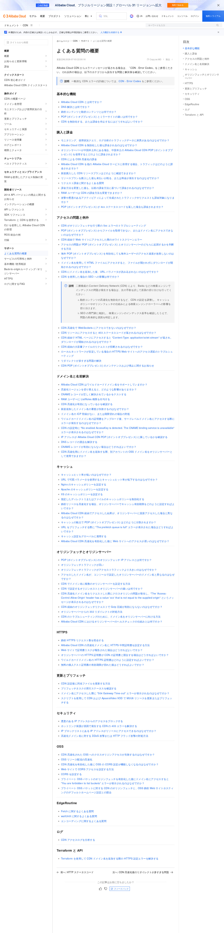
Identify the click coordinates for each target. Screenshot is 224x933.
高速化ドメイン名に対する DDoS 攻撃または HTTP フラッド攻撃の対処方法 (104, 735)
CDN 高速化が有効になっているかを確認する (87, 404)
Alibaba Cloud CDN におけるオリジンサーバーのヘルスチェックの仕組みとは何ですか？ (112, 621)
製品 (168, 59)
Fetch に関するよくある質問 (77, 811)
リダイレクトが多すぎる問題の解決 (81, 360)
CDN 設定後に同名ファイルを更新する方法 (85, 683)
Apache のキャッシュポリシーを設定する (84, 489)
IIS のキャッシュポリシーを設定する (82, 494)
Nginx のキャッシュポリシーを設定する (83, 484)
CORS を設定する (71, 774)
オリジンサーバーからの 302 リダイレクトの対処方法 (91, 611)
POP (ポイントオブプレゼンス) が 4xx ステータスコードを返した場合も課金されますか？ (112, 206)
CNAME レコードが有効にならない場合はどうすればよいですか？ (98, 446)
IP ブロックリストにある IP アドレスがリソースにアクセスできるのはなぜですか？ (108, 731)
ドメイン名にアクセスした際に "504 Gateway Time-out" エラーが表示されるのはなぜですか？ (115, 693)
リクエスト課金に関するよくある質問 (82, 183)
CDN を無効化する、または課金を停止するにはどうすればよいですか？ (102, 121)
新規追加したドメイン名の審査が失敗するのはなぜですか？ (95, 409)
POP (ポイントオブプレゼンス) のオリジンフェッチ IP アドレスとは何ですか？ (106, 560)
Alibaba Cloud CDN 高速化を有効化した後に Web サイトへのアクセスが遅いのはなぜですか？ (115, 541)
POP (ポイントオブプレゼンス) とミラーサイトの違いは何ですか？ (99, 116)
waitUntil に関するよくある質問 (79, 816)
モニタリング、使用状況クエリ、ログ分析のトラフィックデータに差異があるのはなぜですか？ (115, 140)
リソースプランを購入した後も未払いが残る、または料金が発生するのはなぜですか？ (110, 178)
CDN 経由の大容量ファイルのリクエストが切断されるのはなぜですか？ (102, 346)
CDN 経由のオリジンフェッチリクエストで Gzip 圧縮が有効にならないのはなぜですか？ (111, 606)
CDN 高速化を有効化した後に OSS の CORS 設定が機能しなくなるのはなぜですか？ (110, 764)
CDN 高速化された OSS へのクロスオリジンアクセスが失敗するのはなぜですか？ (108, 754)
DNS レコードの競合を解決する (79, 442)
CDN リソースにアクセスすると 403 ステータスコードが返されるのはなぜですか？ (108, 332)
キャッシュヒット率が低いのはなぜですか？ (86, 474)
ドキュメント (11, 25)
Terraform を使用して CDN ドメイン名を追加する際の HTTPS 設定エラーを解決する (110, 858)
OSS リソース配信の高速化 (76, 759)
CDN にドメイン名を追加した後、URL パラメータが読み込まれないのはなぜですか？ (110, 271)
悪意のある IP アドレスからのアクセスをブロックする (92, 721)
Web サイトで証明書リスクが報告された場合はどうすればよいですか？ (102, 650)
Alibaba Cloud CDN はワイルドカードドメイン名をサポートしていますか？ (104, 384)
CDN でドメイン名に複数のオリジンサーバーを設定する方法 (95, 583)
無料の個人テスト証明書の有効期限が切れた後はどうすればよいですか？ (102, 664)
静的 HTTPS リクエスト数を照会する (82, 640)
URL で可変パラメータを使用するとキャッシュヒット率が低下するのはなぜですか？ (109, 479)
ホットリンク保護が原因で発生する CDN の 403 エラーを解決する (99, 726)
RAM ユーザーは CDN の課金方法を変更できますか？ (91, 192)
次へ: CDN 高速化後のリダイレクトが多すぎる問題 (141, 872)
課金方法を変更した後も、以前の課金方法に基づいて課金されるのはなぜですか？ (107, 188)
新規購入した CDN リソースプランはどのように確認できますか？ (98, 173)
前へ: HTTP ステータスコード (77, 872)
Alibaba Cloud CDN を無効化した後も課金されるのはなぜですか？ (99, 145)
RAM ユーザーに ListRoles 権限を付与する (85, 399)
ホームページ (63, 40)
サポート (85, 40)
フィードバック (121, 888)
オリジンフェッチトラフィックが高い (82, 564)
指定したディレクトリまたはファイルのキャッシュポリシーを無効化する (102, 499)
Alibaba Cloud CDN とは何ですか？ (81, 102)
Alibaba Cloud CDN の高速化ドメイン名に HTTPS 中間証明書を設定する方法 (105, 645)
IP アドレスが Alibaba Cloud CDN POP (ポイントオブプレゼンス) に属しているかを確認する (114, 437)
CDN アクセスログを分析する (78, 839)
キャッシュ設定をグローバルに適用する (83, 536)
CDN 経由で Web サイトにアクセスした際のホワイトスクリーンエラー (101, 239)
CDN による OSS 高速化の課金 (79, 159)
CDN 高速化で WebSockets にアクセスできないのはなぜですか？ (98, 327)
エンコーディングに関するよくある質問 (83, 821)
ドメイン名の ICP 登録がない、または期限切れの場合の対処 (95, 414)
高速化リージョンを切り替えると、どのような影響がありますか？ (99, 389)
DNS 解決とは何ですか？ (75, 107)
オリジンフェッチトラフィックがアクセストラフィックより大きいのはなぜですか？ (109, 569)
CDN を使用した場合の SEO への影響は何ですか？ (90, 276)
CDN (25, 25)
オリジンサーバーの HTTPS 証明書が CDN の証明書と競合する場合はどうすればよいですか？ (115, 655)
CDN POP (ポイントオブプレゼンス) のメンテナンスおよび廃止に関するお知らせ (107, 365)
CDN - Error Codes (130, 81)
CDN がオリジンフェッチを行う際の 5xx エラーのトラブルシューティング (103, 225)
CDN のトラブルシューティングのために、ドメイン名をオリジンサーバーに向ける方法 (110, 616)
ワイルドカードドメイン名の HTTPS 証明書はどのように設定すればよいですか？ (107, 660)
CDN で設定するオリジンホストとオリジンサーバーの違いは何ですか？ (102, 588)
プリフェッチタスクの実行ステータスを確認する (89, 688)
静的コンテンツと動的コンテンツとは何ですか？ (89, 111)
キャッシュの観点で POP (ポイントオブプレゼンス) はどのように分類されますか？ (108, 522)
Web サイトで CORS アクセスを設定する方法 (87, 769)
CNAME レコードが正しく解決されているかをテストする (93, 394)
